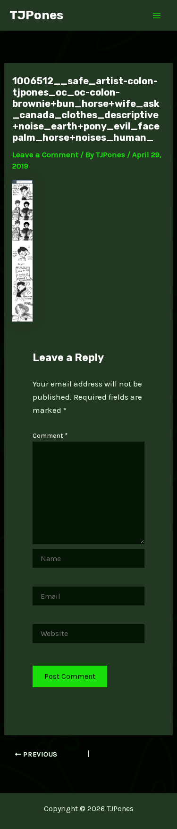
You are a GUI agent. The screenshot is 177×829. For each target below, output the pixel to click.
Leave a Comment (45, 154)
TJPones (36, 15)
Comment (50, 436)
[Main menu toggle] (157, 15)
